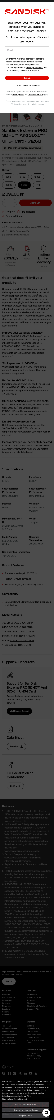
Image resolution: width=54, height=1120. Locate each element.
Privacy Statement (34, 67)
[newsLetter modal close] (50, 6)
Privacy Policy (18, 94)
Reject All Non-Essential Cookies (26, 1110)
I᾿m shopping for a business (27, 85)
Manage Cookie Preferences (25, 1104)
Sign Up (27, 78)
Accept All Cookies (26, 1115)
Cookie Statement (20, 1099)
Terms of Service (35, 94)
